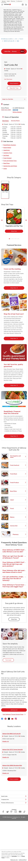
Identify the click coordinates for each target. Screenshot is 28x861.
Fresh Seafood (17, 465)
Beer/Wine (17, 491)
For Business (19, 1)
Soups (5, 168)
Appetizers (6, 150)
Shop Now (17, 231)
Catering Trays (7, 153)
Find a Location (15, 779)
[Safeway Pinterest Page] (11, 812)
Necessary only (14, 859)
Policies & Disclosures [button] (7, 802)
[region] (14, 855)
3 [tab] (12, 238)
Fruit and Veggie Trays (10, 161)
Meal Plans (6, 163)
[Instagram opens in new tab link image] (16, 812)
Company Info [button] (5, 799)
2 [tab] (10, 238)
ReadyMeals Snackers (9, 145)
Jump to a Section (7, 99)
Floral (17, 508)
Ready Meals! (7, 147)
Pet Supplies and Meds (17, 456)
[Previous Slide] (2, 220)
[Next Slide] (26, 220)
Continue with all (22, 859)
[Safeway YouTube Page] (20, 812)
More (22, 51)
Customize (14, 856)
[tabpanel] (14, 220)
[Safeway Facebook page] (3, 812)
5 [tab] (15, 238)
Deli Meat (6, 155)
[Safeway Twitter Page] (7, 812)
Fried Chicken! (7, 158)
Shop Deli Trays (14, 88)
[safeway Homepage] (7, 4)
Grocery (4, 1)
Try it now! (9, 660)
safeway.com (18, 710)
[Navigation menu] (2, 4)
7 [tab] (18, 238)
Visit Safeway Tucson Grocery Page (15, 714)
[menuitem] (7, 51)
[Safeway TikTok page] (24, 812)
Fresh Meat (17, 474)
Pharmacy (13, 1)
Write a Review (17, 112)
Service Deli (17, 525)
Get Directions (8, 79)
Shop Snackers (14, 83)
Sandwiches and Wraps (10, 166)
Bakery (17, 517)
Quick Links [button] (4, 796)
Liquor (17, 499)
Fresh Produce (17, 482)
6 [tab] (17, 238)
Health (8, 1)
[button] (22, 4)
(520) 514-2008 (6, 110)
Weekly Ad (5, 741)
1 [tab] (9, 238)
